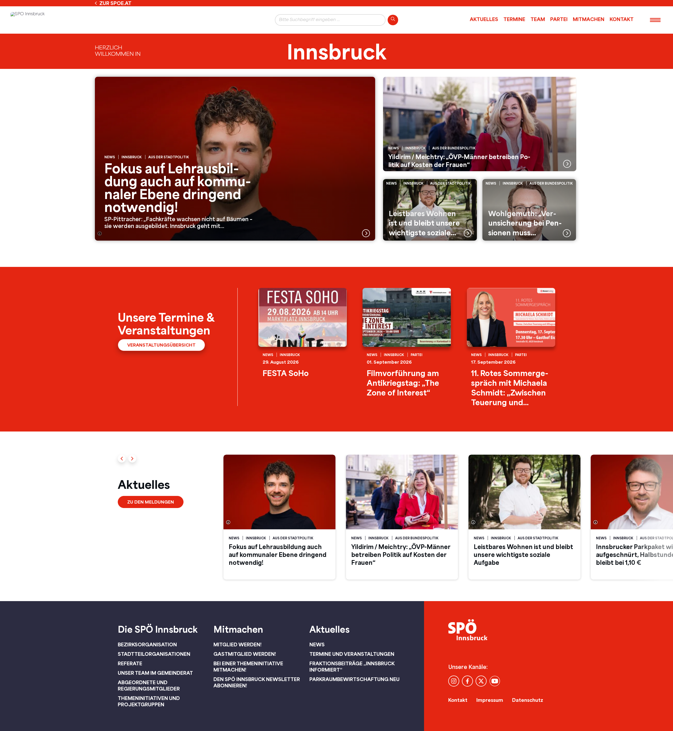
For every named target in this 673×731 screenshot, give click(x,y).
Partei (559, 19)
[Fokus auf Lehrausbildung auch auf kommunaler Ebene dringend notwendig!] (235, 159)
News (317, 644)
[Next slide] (132, 459)
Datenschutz (527, 700)
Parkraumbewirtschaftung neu (354, 679)
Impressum (489, 700)
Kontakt (622, 19)
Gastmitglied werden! (244, 654)
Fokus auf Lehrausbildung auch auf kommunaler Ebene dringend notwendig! (278, 554)
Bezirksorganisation (147, 644)
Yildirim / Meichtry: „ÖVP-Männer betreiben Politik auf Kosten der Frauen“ (400, 554)
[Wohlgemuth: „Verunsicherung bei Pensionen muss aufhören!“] (529, 210)
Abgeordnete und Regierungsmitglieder (149, 685)
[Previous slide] (122, 459)
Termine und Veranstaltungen (351, 654)
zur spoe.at (115, 3)
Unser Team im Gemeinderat (155, 673)
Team (538, 19)
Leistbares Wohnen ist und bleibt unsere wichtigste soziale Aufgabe (523, 554)
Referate (130, 663)
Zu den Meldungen (150, 502)
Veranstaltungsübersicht (161, 345)
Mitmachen (588, 19)
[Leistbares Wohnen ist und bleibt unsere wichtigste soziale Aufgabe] (430, 210)
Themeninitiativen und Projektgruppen (149, 701)
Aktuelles (484, 19)
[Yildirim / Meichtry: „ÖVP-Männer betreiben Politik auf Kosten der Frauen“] (479, 124)
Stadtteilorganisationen (154, 654)
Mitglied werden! (237, 644)
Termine (514, 19)
